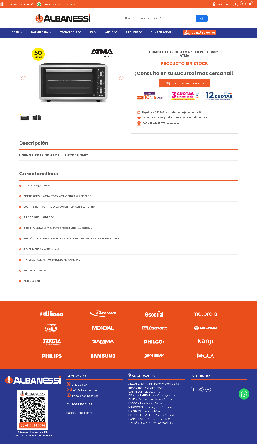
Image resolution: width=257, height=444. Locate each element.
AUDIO (109, 32)
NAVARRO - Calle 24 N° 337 (145, 411)
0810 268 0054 (81, 384)
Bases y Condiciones (79, 412)
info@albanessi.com (85, 390)
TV (91, 32)
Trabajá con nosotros (85, 395)
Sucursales (223, 4)
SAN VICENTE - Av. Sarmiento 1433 (149, 419)
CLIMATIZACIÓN (161, 32)
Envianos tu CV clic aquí (19, 4)
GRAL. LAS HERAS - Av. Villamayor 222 (151, 395)
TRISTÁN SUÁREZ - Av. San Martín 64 (151, 423)
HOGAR (14, 32)
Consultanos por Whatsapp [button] (57, 4)
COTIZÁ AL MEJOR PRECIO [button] (187, 83)
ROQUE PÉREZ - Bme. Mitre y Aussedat (152, 415)
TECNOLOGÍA (68, 32)
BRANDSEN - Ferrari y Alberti (146, 387)
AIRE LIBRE (132, 32)
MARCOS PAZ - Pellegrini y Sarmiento (151, 407)
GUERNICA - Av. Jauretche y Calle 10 (150, 399)
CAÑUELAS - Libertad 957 (144, 391)
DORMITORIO (39, 32)
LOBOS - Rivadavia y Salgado (146, 403)
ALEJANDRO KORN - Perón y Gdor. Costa (153, 383)
